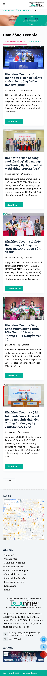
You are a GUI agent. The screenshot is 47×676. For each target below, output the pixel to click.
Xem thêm (14, 122)
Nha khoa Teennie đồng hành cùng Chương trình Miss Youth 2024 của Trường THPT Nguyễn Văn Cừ (23, 332)
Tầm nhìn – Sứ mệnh (14, 562)
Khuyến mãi (35, 41)
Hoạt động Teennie (20, 10)
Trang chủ (9, 555)
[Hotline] (44, 655)
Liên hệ (8, 589)
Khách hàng (10, 586)
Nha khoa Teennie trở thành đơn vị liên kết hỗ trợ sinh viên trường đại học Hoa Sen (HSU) (23, 79)
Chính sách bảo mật (14, 566)
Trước (10, 481)
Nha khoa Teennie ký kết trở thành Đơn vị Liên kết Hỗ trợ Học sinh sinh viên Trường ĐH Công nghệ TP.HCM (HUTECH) (22, 419)
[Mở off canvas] (4, 4)
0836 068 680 (15, 639)
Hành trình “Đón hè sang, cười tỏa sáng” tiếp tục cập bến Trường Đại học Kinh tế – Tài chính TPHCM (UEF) (23, 163)
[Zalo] (44, 647)
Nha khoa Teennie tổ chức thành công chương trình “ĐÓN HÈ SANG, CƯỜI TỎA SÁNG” (23, 247)
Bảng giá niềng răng (14, 582)
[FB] (44, 640)
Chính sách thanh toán (15, 574)
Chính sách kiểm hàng (15, 578)
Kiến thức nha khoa (15, 41)
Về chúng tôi (10, 559)
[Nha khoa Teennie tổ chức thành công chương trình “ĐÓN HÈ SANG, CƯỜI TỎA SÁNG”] (23, 224)
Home (6, 10)
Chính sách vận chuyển (16, 570)
